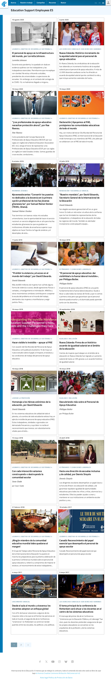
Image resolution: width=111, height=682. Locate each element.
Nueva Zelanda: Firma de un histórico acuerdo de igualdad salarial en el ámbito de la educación (81, 336)
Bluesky (66, 661)
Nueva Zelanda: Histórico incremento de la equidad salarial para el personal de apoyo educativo (81, 49)
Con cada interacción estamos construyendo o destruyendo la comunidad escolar (34, 462)
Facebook (40, 661)
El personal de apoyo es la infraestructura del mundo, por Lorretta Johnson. (34, 51)
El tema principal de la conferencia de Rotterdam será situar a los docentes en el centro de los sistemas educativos (81, 602)
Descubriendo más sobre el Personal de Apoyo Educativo (81, 391)
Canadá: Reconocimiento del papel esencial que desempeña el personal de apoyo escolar (81, 531)
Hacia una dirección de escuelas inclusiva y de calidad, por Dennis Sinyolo (81, 469)
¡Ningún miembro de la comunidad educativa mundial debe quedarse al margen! (34, 536)
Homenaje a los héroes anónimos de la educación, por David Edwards (34, 400)
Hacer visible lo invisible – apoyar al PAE (34, 334)
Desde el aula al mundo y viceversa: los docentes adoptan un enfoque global (34, 599)
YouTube (53, 661)
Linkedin (72, 661)
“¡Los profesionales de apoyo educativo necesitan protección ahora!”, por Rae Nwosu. (34, 122)
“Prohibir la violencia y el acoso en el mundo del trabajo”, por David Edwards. (34, 271)
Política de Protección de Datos (60, 677)
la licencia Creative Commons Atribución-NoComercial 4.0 (58, 673)
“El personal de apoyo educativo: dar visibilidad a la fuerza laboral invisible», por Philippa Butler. (81, 271)
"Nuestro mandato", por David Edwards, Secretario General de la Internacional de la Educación (81, 193)
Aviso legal (44, 677)
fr (99, 3)
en (96, 3)
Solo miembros (108, 2)
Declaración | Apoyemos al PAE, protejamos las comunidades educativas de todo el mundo (81, 115)
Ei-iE (4, 4)
